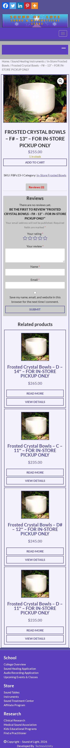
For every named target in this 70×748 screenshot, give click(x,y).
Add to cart (35, 162)
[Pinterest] (27, 5)
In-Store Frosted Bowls (51, 175)
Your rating (35, 233)
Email (35, 279)
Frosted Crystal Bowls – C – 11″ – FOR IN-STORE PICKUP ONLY (35, 450)
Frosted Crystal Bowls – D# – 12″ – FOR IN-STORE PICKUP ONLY (35, 529)
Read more (35, 393)
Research (12, 713)
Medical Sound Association (20, 724)
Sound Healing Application (20, 668)
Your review (35, 246)
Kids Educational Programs (20, 728)
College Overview (15, 664)
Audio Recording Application (21, 672)
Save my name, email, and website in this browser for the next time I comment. (35, 299)
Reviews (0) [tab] (36, 187)
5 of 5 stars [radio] (45, 238)
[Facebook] (5, 5)
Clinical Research (14, 720)
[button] (60, 81)
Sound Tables (12, 692)
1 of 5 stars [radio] (25, 238)
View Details (35, 402)
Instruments (11, 696)
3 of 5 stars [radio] (35, 238)
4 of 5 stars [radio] (40, 238)
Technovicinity (44, 746)
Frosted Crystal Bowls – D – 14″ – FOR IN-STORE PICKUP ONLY (35, 371)
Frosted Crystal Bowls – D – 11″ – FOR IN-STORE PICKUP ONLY (35, 608)
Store (9, 685)
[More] (34, 5)
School (10, 657)
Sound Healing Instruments (28, 61)
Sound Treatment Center (19, 700)
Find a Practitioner (15, 733)
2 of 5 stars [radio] (30, 238)
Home (5, 61)
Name (35, 266)
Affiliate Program (14, 705)
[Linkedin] (20, 5)
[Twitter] (13, 5)
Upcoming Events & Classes (21, 677)
